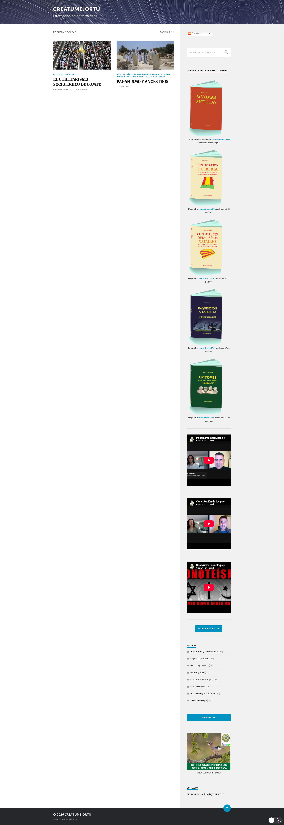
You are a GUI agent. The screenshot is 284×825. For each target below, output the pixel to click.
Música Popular (198, 686)
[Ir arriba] (227, 808)
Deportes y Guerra (199, 658)
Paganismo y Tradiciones (131, 76)
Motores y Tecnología (201, 679)
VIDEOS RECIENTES (208, 628)
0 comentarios (79, 89)
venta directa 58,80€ (221, 139)
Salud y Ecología (155, 76)
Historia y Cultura (63, 74)
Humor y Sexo (197, 672)
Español (196, 33)
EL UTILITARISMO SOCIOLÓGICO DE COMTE (77, 82)
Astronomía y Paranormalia (132, 74)
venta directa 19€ (206, 417)
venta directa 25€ (206, 348)
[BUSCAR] (226, 52)
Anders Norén (69, 819)
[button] (275, 820)
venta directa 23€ (206, 209)
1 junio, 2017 (123, 86)
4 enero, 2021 (60, 89)
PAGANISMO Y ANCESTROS (142, 81)
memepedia (209, 717)
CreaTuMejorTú (76, 9)
